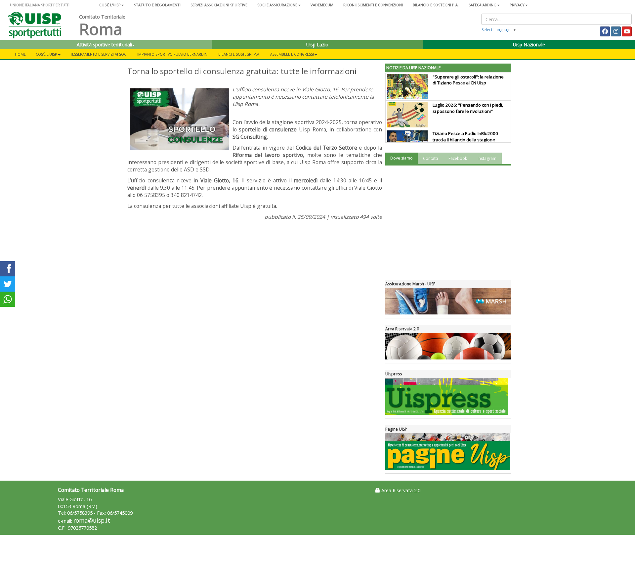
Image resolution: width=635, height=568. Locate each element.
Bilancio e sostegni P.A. (436, 4)
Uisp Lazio (317, 44)
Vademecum (322, 4)
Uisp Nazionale (529, 44)
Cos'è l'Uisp (110, 4)
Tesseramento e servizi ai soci (98, 54)
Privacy (517, 4)
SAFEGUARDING (482, 4)
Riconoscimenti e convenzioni (373, 4)
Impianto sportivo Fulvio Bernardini (172, 54)
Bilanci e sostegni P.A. (239, 54)
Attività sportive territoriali (104, 44)
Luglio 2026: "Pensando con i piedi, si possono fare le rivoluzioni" (468, 108)
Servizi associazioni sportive (218, 4)
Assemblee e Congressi (292, 54)
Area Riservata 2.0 (400, 490)
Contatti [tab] (430, 158)
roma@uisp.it (91, 520)
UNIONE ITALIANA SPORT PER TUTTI (39, 4)
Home (20, 54)
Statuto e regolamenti (157, 4)
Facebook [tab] (457, 158)
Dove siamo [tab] (401, 158)
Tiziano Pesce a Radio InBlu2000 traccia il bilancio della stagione (465, 136)
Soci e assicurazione (277, 4)
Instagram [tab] (487, 158)
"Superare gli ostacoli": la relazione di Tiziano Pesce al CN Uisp (468, 80)
